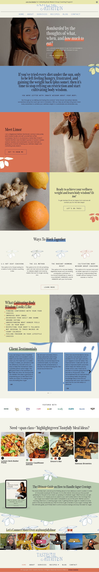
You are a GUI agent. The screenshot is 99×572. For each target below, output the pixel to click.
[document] (49, 286)
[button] (96, 2)
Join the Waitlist (31, 2)
